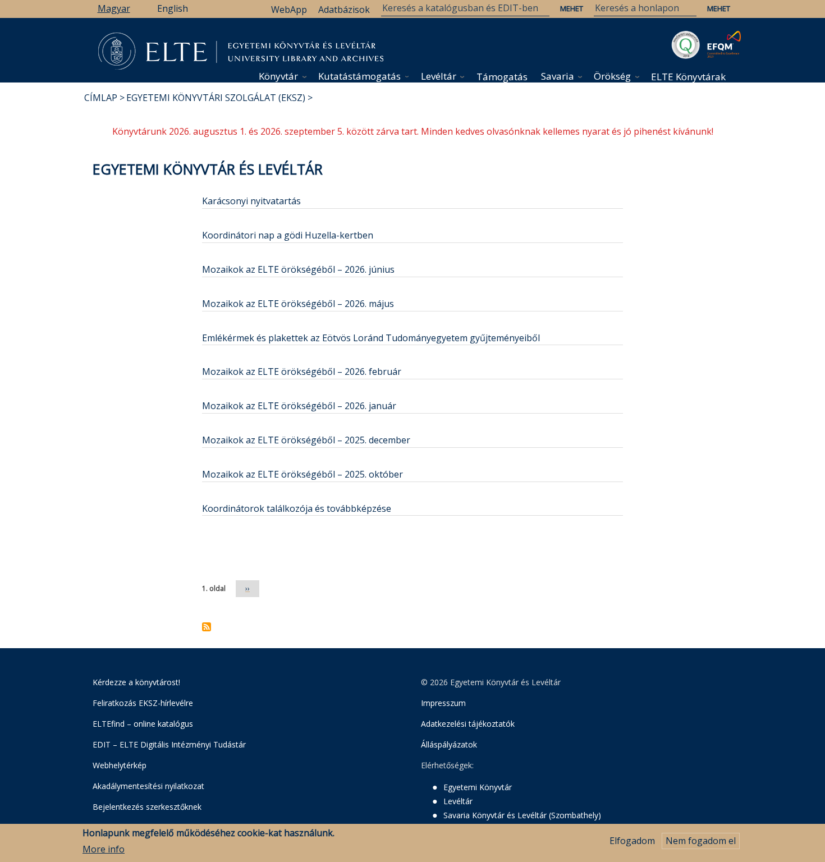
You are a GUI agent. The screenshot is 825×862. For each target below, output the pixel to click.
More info (103, 849)
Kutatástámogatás (359, 76)
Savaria (557, 76)
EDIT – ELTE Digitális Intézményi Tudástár (169, 744)
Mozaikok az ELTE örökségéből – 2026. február (301, 371)
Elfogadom (632, 841)
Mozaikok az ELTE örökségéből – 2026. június (298, 269)
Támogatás (502, 76)
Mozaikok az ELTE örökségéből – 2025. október (302, 474)
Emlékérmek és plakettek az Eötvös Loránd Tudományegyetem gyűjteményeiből (371, 338)
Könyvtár (278, 76)
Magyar (114, 8)
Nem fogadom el (701, 841)
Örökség (612, 76)
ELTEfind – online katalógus (143, 723)
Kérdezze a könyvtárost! (136, 682)
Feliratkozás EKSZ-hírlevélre (143, 703)
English (172, 8)
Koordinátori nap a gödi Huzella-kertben (287, 235)
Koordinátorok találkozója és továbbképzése (296, 508)
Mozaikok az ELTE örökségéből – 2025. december (306, 440)
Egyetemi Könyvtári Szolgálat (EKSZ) (215, 97)
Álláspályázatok (449, 744)
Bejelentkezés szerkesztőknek (147, 806)
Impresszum (443, 703)
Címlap (100, 97)
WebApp (289, 9)
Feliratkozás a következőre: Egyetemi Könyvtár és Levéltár (206, 626)
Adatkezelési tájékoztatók (468, 723)
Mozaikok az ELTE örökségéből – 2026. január (299, 406)
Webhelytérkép (119, 765)
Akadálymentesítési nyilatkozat (148, 786)
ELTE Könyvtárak (688, 76)
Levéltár (438, 76)
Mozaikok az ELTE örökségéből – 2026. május (298, 303)
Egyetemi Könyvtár (477, 787)
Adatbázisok (344, 9)
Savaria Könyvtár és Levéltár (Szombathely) (522, 815)
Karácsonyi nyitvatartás (251, 201)
